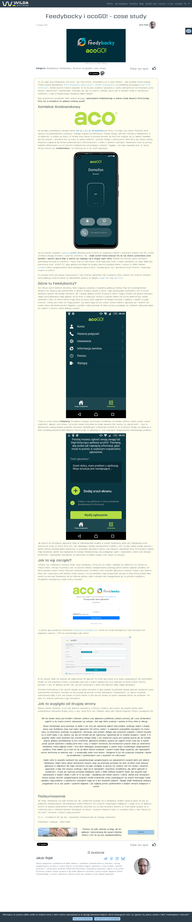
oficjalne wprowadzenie (105, 84)
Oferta (110, 3)
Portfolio (134, 3)
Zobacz (141, 832)
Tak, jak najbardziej (83, 919)
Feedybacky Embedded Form (85, 630)
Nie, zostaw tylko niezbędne (107, 919)
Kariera (162, 3)
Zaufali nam (151, 3)
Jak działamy (121, 3)
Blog (141, 3)
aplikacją (69, 252)
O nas (170, 3)
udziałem (42, 267)
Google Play (104, 278)
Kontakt (178, 3)
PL (185, 3)
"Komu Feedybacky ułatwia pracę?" (79, 84)
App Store (118, 278)
